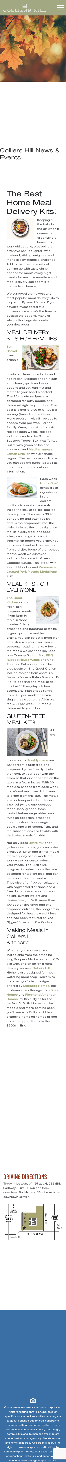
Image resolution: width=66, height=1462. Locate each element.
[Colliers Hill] (24, 7)
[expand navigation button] (60, 7)
